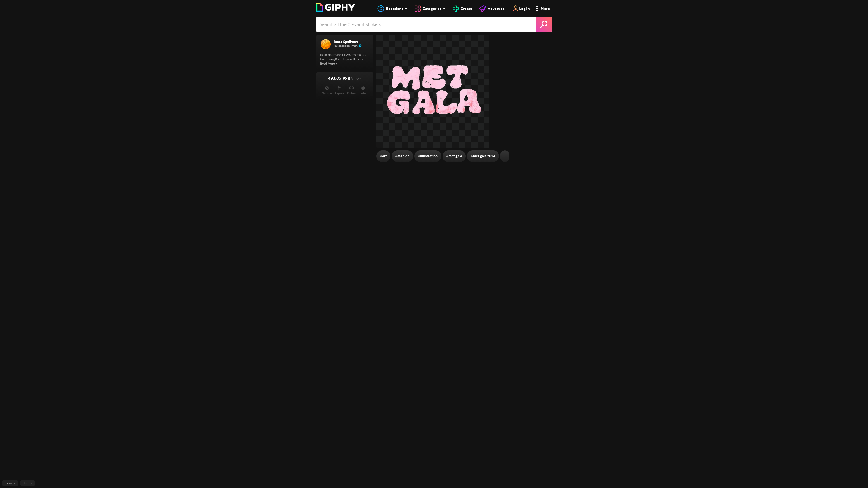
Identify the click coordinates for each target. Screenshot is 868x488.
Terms (28, 483)
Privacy (10, 483)
